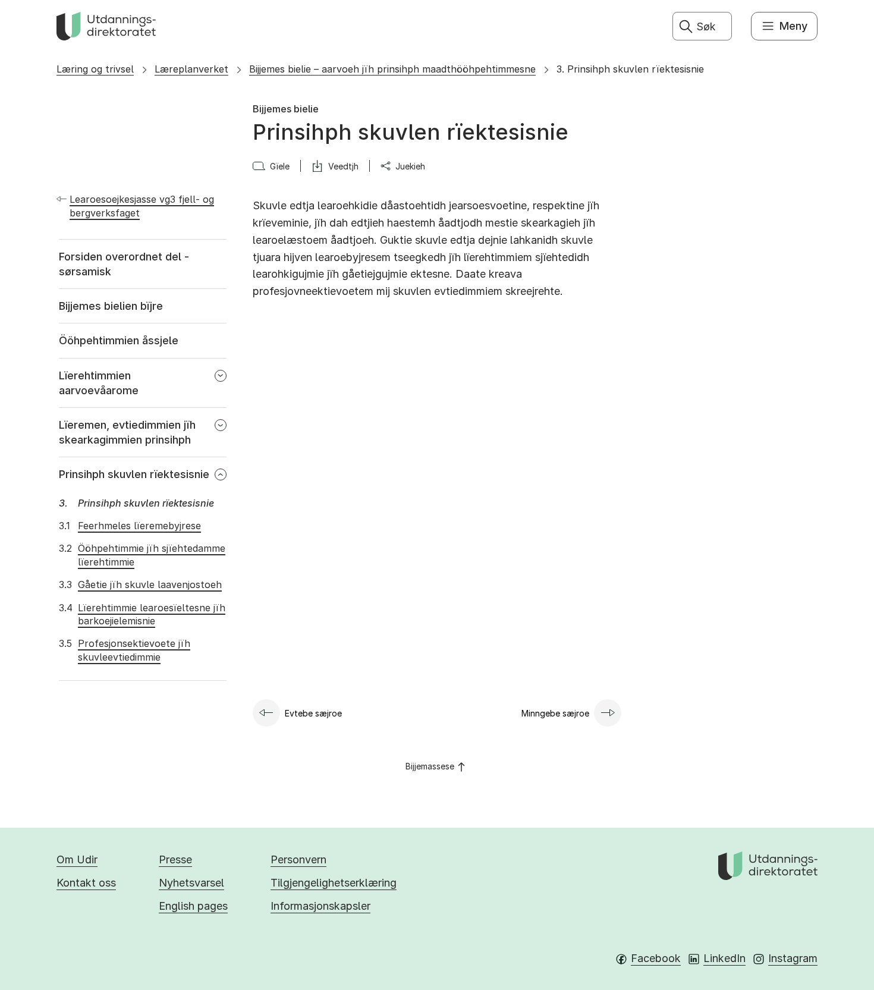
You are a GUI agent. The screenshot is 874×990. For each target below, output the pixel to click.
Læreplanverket (191, 69)
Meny (793, 26)
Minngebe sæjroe (555, 713)
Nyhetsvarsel (191, 882)
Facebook (656, 958)
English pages (193, 906)
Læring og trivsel (95, 69)
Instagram (793, 958)
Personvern (298, 859)
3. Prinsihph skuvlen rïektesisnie (630, 69)
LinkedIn (724, 958)
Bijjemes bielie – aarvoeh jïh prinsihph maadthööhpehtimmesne (392, 69)
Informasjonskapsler (320, 906)
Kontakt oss (86, 882)
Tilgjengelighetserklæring (334, 882)
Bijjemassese (429, 766)
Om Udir (77, 859)
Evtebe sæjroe (313, 713)
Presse (175, 859)
